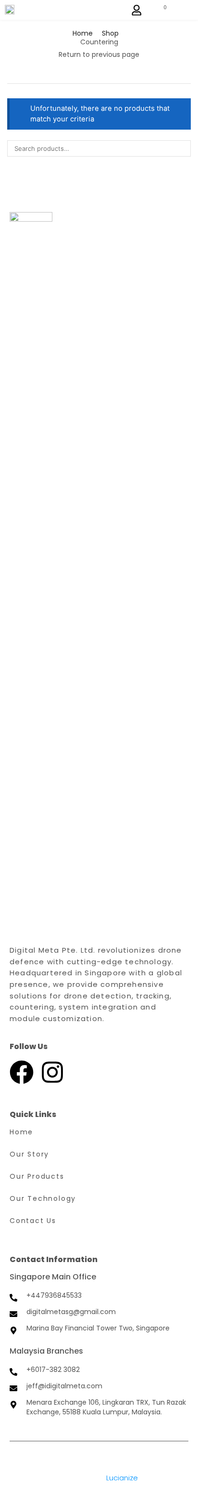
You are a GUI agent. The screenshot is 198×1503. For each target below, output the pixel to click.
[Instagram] (52, 1072)
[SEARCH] (182, 148)
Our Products (37, 1176)
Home (83, 33)
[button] (136, 10)
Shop (110, 33)
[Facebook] (22, 1072)
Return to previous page (99, 54)
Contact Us (33, 1220)
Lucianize (122, 1478)
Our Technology (43, 1198)
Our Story (29, 1154)
